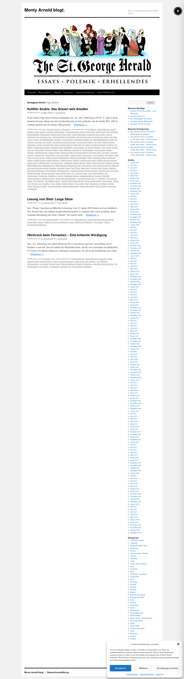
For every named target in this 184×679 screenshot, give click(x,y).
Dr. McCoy (110, 145)
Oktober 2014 (135, 530)
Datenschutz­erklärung (147, 674)
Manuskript (134, 605)
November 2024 (135, 217)
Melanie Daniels (112, 163)
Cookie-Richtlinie (132, 674)
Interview (113, 152)
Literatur (133, 602)
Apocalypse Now (71, 132)
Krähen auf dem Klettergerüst (57, 158)
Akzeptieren (120, 668)
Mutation (53, 168)
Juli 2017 (133, 444)
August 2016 (134, 473)
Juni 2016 (133, 478)
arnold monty (101, 132)
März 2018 (134, 424)
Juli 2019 (133, 382)
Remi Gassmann (63, 170)
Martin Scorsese (99, 163)
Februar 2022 (134, 302)
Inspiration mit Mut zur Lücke (140, 124)
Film (44, 129)
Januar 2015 (134, 522)
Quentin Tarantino (109, 168)
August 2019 (134, 380)
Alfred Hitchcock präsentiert (96, 259)
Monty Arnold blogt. (44, 10)
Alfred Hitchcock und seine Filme (101, 219)
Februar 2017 (134, 457)
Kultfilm (30, 160)
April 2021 (134, 328)
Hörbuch (133, 584)
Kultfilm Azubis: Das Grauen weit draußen (57, 109)
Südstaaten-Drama (71, 176)
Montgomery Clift (73, 165)
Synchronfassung (34, 178)
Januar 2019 (134, 398)
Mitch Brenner (61, 165)
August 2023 (134, 256)
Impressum (159, 674)
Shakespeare (32, 176)
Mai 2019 (133, 388)
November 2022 (135, 279)
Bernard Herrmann (66, 261)
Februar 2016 (134, 488)
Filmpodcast (39, 150)
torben (58, 183)
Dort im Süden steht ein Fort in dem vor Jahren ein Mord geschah (80, 145)
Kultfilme (76, 160)
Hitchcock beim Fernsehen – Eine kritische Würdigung (67, 235)
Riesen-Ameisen (91, 170)
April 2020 (134, 359)
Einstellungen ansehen (167, 668)
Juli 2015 (133, 507)
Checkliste (133, 558)
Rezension (66, 129)
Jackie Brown (50, 155)
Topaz (52, 183)
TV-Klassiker (54, 266)
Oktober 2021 (135, 312)
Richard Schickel (77, 170)
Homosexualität (67, 152)
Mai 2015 (133, 512)
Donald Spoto (48, 145)
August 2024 (134, 225)
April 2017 (134, 452)
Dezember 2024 (135, 214)
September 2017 (135, 439)
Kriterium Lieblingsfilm (78, 158)
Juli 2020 (133, 351)
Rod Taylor (115, 170)
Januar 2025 (134, 212)
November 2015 (135, 496)
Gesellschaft (134, 576)
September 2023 (135, 253)
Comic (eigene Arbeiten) (138, 563)
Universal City (65, 266)
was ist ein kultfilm (40, 186)
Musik (132, 623)
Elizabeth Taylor (57, 147)
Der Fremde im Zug (83, 137)
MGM (29, 165)
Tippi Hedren (107, 181)
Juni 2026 (133, 168)
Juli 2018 (133, 413)
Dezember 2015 (135, 494)
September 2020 (135, 346)
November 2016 (135, 465)
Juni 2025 (133, 199)
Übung (107, 222)
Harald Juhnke (54, 152)
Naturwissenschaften (137, 628)
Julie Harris (109, 155)
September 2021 (135, 315)
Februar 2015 (134, 519)
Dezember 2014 (135, 525)
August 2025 (134, 193)
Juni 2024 (133, 230)
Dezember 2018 (135, 400)
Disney (39, 145)
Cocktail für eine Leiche (96, 134)
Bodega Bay (45, 134)
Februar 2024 (134, 240)
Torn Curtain (79, 183)
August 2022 (134, 287)
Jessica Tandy (75, 155)
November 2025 (135, 186)
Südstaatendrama (87, 176)
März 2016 (134, 486)
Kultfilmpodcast (44, 163)
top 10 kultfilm (44, 183)
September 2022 (135, 284)
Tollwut (115, 181)
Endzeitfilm (68, 147)
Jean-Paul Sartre (62, 155)
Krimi (132, 600)
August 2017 (134, 442)
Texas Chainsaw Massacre (65, 178)
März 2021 (134, 331)
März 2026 (134, 175)
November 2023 (135, 248)
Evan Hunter (106, 147)
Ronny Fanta (60, 173)
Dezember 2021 (135, 307)
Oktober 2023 (135, 250)
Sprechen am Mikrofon (83, 222)
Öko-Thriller (75, 168)
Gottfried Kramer (41, 152)
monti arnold (86, 165)
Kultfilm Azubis (39, 160)
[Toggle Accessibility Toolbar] (178, 11)
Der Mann (58, 139)
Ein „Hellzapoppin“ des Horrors (141, 118)
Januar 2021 (134, 336)
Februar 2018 (134, 426)
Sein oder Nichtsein (96, 173)
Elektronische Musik (42, 147)
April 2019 (134, 390)
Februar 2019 (134, 395)
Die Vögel (97, 142)
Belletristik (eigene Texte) (138, 545)
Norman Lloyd (54, 264)
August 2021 (134, 318)
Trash (87, 183)
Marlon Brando (79, 163)
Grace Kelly (79, 261)
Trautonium (94, 183)
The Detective (38, 181)
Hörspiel (133, 589)
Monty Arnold (102, 165)
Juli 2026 (133, 165)
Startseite (32, 92)
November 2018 (135, 403)
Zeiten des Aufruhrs (87, 186)
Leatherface (68, 163)
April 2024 (134, 235)
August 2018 (134, 411)
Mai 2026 (133, 170)
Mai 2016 (133, 481)
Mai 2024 (133, 232)
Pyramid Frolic (95, 168)
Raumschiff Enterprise (36, 170)
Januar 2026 (134, 181)
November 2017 (135, 434)
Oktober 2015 (135, 499)
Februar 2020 (134, 364)
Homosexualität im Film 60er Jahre (87, 152)
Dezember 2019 (135, 369)
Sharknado (43, 176)
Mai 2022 (133, 294)
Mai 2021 (133, 325)
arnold (81, 132)
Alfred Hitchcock (103, 129)
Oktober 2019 (135, 375)
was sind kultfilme (55, 186)
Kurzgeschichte (57, 163)
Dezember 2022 (135, 276)
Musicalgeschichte (136, 620)
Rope (68, 173)
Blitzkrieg (114, 132)
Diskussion (31, 145)
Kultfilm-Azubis (66, 160)
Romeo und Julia (47, 173)
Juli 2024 (133, 227)
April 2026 (134, 173)
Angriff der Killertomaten (55, 132)
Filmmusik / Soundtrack (138, 574)
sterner (60, 176)
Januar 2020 (134, 367)
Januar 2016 (134, 491)
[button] (178, 644)
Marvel (132, 607)
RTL (73, 173)
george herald (99, 150)
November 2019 (135, 372)
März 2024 (134, 237)
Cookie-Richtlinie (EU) (106, 92)
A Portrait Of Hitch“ (137, 540)
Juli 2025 (133, 196)
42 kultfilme (91, 129)
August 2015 (134, 504)
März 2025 (134, 206)
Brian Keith (66, 134)
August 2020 (134, 349)
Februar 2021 (134, 333)
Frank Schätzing (65, 150)
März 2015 (134, 517)
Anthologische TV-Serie (49, 261)
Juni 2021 (133, 323)
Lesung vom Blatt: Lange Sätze (50, 199)
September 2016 (135, 470)
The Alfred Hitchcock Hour (103, 264)
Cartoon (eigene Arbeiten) (139, 553)
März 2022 (134, 300)
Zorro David (101, 186)
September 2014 (135, 532)
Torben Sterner (67, 183)
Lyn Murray (44, 264)
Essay (132, 566)
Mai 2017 (133, 450)
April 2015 (134, 514)
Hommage (133, 582)
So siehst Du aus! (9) (137, 116)
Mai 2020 (133, 356)
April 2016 (134, 483)
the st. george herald (93, 181)
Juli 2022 (133, 289)
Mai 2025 (133, 201)
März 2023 (134, 268)
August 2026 (134, 162)
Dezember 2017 (135, 431)
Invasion (30, 155)
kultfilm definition (52, 160)
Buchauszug (134, 548)
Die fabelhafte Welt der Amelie (102, 139)
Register (57, 92)
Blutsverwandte (33, 134)
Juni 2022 (133, 292)
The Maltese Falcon (52, 181)
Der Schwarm (68, 139)
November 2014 (135, 527)
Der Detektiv (70, 137)
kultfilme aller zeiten (88, 160)
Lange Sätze (32, 222)
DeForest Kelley (59, 137)
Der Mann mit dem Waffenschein (141, 121)
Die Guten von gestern (43, 142)
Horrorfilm (106, 152)
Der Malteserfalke (46, 139)
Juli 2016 (133, 475)
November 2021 (135, 310)
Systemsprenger (48, 178)
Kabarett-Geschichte (137, 597)
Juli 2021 (133, 320)
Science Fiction (82, 173)
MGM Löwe (36, 165)
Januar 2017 (134, 460)
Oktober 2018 (135, 406)
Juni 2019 (133, 385)
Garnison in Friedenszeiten (82, 150)
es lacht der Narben (93, 147)
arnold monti (90, 132)
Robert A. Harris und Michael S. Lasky (59, 222)
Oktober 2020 (135, 344)
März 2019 (134, 393)
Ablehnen (143, 668)
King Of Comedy (38, 158)
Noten (132, 631)
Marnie (89, 163)
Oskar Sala (85, 168)
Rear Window (50, 170)
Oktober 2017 (135, 437)
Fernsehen (46, 259)
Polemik (133, 638)
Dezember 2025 (135, 183)
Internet (132, 592)
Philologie (133, 633)
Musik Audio (134, 626)
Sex (106, 173)
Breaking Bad (56, 134)
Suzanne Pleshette (102, 176)
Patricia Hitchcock (68, 264)
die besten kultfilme (81, 139)
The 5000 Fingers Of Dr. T (87, 178)
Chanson (133, 556)
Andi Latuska (40, 132)
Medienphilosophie (136, 613)
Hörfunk (133, 587)
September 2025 (135, 191)
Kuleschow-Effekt (99, 158)
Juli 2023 (133, 258)
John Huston (87, 155)
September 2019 (135, 377)
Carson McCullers (79, 134)
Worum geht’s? (45, 92)
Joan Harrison (90, 261)
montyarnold (60, 112)
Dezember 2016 (135, 463)
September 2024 (135, 222)
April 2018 (134, 421)
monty (94, 165)
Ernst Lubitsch (78, 147)
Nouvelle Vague (63, 168)
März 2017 (134, 455)
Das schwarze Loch (44, 137)
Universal (103, 183)
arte (108, 132)
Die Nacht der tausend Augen (64, 142)
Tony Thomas (32, 183)
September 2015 (135, 501)
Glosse (132, 579)
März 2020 (134, 362)
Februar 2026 (134, 178)
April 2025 (134, 204)
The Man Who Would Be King (72, 181)
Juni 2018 (133, 416)
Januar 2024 (134, 243)
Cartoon (133, 550)
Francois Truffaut (51, 150)
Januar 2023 (134, 274)
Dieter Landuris (108, 142)
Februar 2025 (134, 209)
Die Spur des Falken (85, 142)
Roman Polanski (33, 173)
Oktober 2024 (135, 219)
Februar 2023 (134, 271)
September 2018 (135, 408)
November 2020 (135, 341)
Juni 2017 (133, 447)
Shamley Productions (84, 264)
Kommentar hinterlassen (36, 225)
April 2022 (134, 297)
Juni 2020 (133, 354)
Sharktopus (52, 176)
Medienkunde (135, 610)
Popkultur (57, 129)
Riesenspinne (104, 170)
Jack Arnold (39, 155)
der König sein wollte (100, 137)
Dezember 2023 (135, 245)
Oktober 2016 (135, 468)
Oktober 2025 (135, 188)
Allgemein (133, 543)
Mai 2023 (133, 263)
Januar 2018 (134, 429)
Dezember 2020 (135, 338)
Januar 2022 (134, 305)
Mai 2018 (133, 419)
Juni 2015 (133, 509)
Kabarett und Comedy (137, 594)
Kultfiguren (111, 158)
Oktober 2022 (135, 281)
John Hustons (98, 155)
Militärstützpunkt (48, 165)
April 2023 (134, 266)
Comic (132, 561)
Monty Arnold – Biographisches (141, 618)
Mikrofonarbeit (52, 219)
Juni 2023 (133, 261)
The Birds (101, 178)
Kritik (90, 158)
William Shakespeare (71, 186)
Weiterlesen (80, 124)
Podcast (49, 129)
